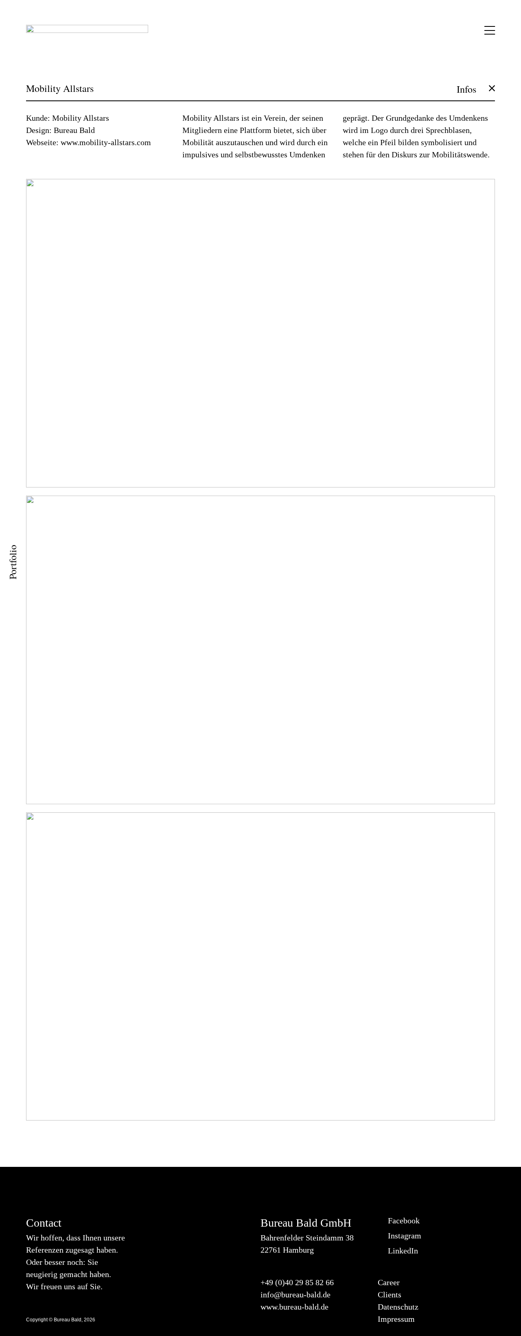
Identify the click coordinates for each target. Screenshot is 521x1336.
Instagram (402, 1235)
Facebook (402, 1220)
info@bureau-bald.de (295, 1294)
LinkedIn (401, 1250)
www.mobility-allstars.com (106, 142)
